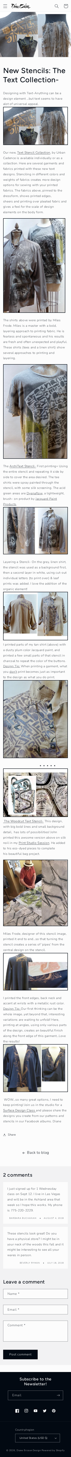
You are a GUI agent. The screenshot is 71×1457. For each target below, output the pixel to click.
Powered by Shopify (53, 1450)
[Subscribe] (58, 1395)
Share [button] (12, 1135)
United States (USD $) (34, 1438)
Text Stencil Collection (33, 152)
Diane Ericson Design (29, 1450)
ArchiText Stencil (22, 466)
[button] (5, 6)
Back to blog (38, 1152)
